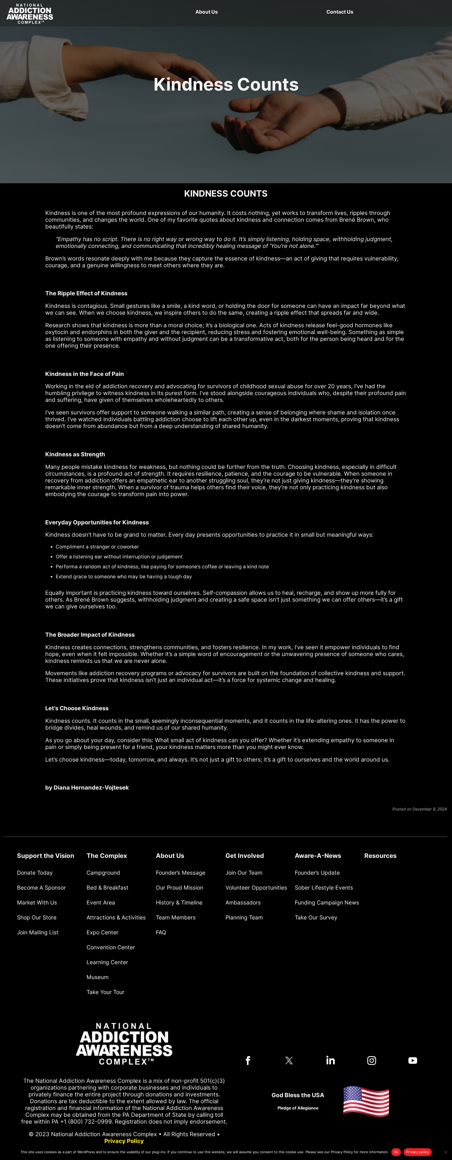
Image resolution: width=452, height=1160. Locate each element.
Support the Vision (45, 855)
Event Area (101, 902)
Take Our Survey (316, 917)
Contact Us (339, 12)
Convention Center (111, 947)
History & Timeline (179, 902)
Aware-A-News (318, 855)
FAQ (161, 932)
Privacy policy (417, 1152)
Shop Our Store (36, 917)
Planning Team (244, 917)
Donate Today (35, 872)
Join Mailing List (38, 932)
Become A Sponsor (41, 887)
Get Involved (244, 855)
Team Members (176, 917)
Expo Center (102, 932)
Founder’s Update (317, 872)
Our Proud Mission (179, 887)
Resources (380, 855)
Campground (103, 872)
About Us (206, 12)
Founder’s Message (180, 872)
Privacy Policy (124, 1140)
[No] (445, 1152)
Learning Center (107, 962)
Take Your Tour (106, 992)
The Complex (107, 855)
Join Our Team (243, 872)
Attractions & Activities (116, 917)
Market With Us (37, 902)
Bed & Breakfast (107, 887)
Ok (396, 1152)
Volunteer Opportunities (256, 887)
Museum (98, 977)
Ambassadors (243, 902)
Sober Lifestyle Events (324, 887)
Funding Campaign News (327, 902)
